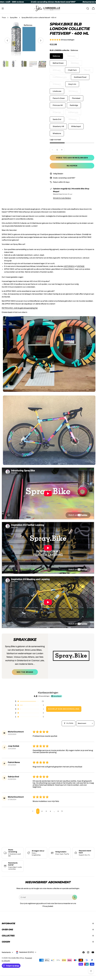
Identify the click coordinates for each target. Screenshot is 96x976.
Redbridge (74, 105)
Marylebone (74, 92)
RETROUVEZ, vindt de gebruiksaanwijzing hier (20, 308)
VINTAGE (80, 266)
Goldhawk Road (80, 77)
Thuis (4, 17)
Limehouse (57, 91)
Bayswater (72, 57)
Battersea (56, 56)
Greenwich (58, 85)
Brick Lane (58, 71)
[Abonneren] (74, 897)
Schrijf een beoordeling (63, 709)
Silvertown (73, 120)
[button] (55, 40)
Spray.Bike (13, 17)
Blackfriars (76, 64)
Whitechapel (76, 126)
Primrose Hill (58, 105)
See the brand (25, 672)
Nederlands (6, 952)
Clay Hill (88, 71)
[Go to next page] (63, 811)
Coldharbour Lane (61, 78)
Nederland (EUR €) (26, 952)
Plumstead (76, 98)
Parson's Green (59, 98)
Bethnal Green (58, 63)
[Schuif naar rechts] (40, 40)
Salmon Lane (74, 113)
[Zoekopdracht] (87, 8)
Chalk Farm (72, 70)
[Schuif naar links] (7, 40)
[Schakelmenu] (2, 8)
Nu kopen (72, 166)
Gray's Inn (72, 84)
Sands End (57, 119)
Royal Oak (58, 113)
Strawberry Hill (58, 126)
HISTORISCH (69, 266)
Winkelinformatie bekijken (62, 198)
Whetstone (57, 133)
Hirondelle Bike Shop (16, 958)
